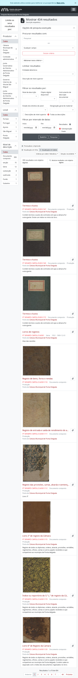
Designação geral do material (61, 106)
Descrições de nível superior (35, 114)
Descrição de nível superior (32, 79)
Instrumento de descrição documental (65, 94)
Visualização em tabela (49, 150)
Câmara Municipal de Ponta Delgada (10, 49)
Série (10, 167)
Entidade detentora (29, 70)
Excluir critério (48, 53)
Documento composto (10, 157)
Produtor (7, 36)
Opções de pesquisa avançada (36, 28)
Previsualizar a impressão (32, 146)
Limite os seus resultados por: (10, 25)
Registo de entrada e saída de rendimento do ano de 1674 (46, 430)
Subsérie (10, 183)
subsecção (10, 171)
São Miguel (10, 131)
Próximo (69, 674)
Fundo (10, 179)
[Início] (12, 9)
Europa (10, 119)
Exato (64, 131)
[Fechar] (75, 3)
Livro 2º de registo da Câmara (36, 536)
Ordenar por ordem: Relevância (46, 154)
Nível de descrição (7, 145)
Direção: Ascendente (68, 154)
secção (10, 163)
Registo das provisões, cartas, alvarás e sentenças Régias (46, 485)
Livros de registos (30, 332)
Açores (10, 127)
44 (62, 674)
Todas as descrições (57, 114)
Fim (42, 124)
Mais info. (61, 3)
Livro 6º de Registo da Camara (36, 646)
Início (24, 124)
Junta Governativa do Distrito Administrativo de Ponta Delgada (10, 69)
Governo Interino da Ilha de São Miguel (10, 83)
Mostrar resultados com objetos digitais (62, 161)
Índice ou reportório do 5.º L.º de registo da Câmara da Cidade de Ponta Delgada (46, 595)
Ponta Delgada (10, 136)
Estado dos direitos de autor (33, 106)
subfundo (10, 175)
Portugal (10, 123)
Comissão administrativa (10, 58)
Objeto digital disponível (46, 93)
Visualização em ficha (30, 150)
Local (5, 109)
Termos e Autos (30, 205)
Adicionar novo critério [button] (32, 60)
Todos (5, 41)
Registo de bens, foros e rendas (37, 378)
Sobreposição (67, 129)
